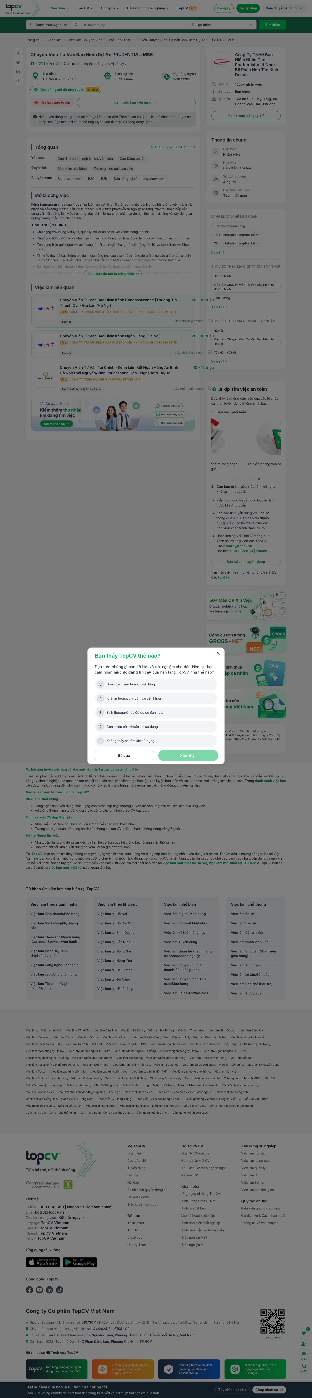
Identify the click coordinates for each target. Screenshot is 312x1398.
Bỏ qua (124, 755)
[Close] (218, 653)
